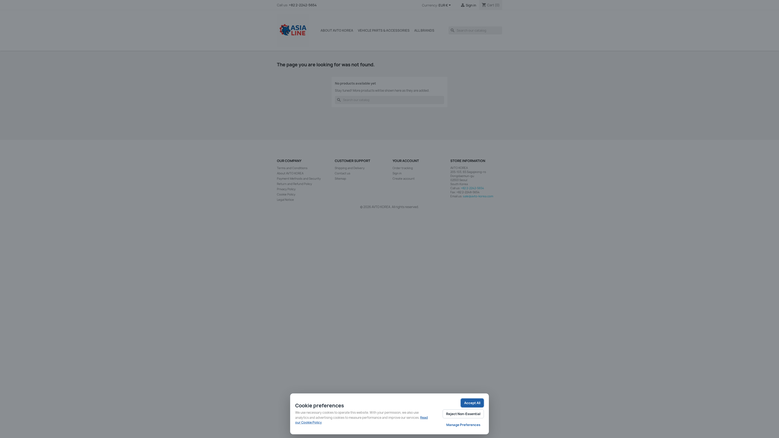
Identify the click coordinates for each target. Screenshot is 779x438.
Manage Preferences (463, 425)
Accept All (472, 403)
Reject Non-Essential (463, 414)
